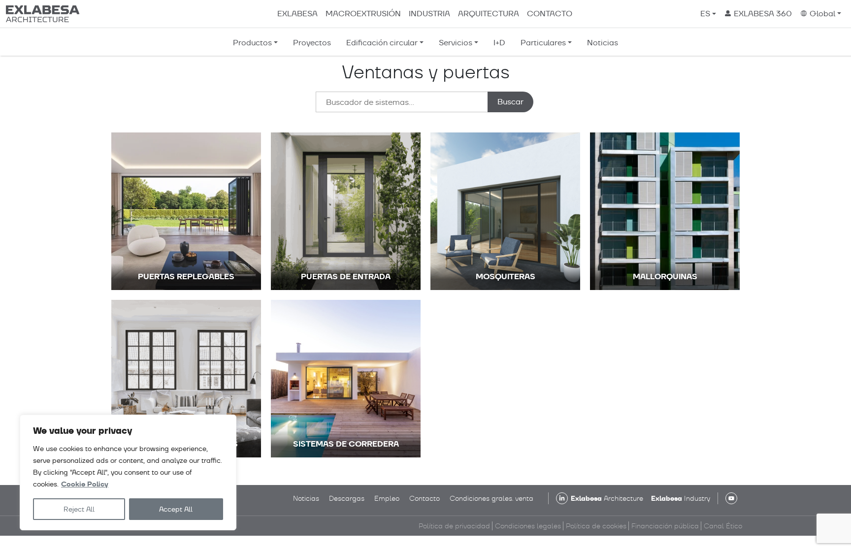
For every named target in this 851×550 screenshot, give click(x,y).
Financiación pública (665, 525)
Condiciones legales (528, 525)
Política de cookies (596, 525)
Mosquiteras (505, 276)
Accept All (176, 509)
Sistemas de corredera (346, 444)
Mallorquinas (665, 276)
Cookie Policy (84, 484)
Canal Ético (723, 525)
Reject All (79, 509)
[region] (128, 472)
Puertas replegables (186, 276)
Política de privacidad (454, 525)
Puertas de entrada (346, 276)
